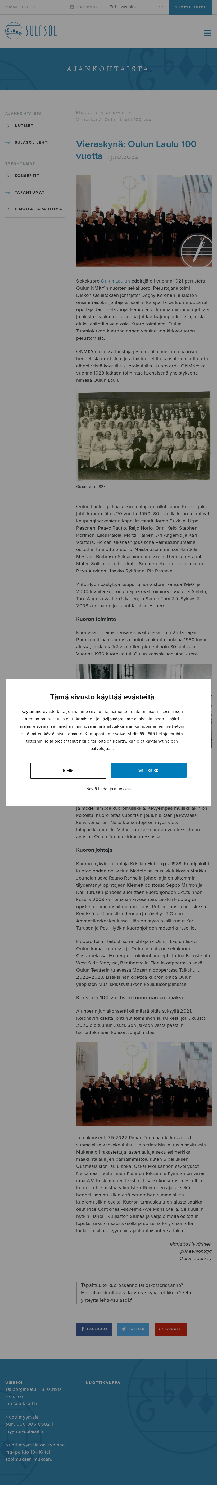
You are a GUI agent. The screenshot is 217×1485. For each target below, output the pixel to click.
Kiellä (68, 770)
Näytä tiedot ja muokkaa (108, 788)
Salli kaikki (148, 770)
